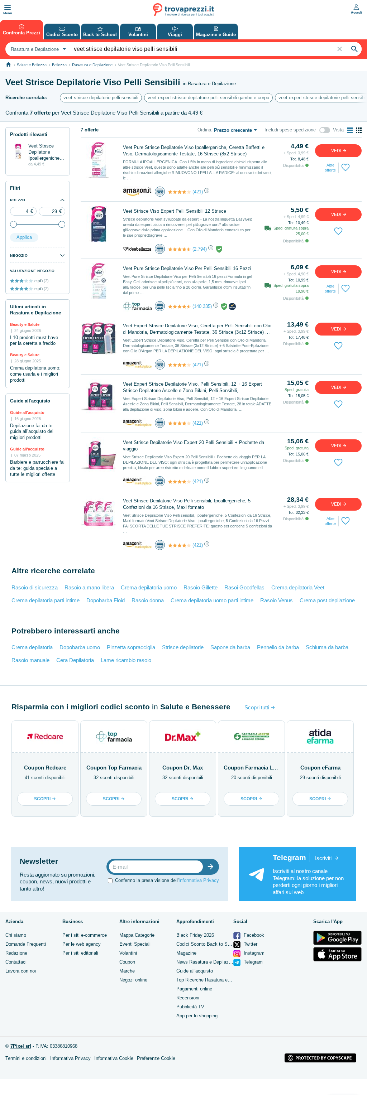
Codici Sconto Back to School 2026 (213, 944)
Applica (24, 237)
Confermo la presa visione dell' (167, 880)
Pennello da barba (278, 647)
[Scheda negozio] (137, 191)
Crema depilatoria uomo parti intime (212, 600)
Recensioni (187, 997)
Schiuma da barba (327, 647)
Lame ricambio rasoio (126, 660)
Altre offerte (330, 167)
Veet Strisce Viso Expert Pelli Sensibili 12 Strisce (174, 211)
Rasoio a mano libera (89, 587)
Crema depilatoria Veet (297, 587)
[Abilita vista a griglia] (359, 130)
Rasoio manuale (30, 660)
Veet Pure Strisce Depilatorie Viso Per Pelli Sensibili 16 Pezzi (187, 268)
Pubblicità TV (190, 1006)
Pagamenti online (194, 989)
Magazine (186, 953)
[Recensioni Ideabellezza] (179, 249)
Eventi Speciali (135, 944)
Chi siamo (15, 935)
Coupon (127, 962)
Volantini (128, 953)
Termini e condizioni (26, 1058)
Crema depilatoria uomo (149, 587)
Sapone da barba (230, 647)
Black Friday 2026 (195, 935)
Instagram (253, 953)
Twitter (249, 944)
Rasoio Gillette (201, 587)
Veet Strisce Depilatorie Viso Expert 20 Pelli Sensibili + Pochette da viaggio (193, 446)
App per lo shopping (197, 1015)
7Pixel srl (20, 1046)
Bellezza (59, 65)
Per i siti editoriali (80, 953)
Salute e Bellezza (32, 65)
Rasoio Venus (276, 600)
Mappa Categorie (136, 935)
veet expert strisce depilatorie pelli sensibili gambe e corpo (208, 97)
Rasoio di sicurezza (34, 587)
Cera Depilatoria (75, 660)
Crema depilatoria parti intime (45, 600)
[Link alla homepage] (8, 64)
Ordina (204, 129)
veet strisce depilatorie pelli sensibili (100, 97)
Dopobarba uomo (79, 647)
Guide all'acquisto (194, 971)
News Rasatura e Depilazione (206, 962)
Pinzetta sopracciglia (131, 647)
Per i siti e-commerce (84, 935)
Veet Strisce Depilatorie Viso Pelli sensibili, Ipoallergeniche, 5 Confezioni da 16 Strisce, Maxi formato (187, 504)
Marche (127, 971)
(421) (197, 191)
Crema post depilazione (327, 600)
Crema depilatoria (32, 647)
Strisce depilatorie (183, 647)
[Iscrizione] (212, 867)
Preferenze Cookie (156, 1058)
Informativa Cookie (113, 1058)
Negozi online (133, 980)
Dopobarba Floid (105, 600)
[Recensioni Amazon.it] (179, 192)
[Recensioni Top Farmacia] (179, 306)
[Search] (354, 49)
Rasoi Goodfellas (244, 587)
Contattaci (16, 962)
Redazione (16, 953)
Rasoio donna (148, 600)
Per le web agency (81, 944)
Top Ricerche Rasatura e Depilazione (214, 980)
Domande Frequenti (25, 944)
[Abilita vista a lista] (350, 130)
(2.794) (199, 249)
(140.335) (202, 306)
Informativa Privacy (198, 880)
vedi (336, 150)
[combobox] (37, 49)
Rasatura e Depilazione (92, 65)
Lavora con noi (20, 971)
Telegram (252, 962)
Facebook (253, 935)
